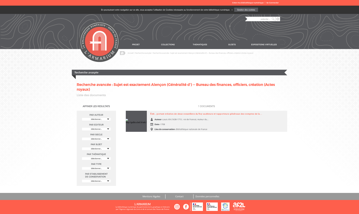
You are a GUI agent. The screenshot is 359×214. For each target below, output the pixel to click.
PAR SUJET (96, 144)
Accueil (130, 53)
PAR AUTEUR (96, 115)
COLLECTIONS (168, 44)
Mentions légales (151, 196)
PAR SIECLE (96, 134)
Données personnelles (207, 196)
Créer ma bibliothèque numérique (248, 3)
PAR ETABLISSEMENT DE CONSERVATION (96, 175)
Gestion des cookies (246, 9)
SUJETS (232, 44)
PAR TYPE (96, 164)
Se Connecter (272, 3)
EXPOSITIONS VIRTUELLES (264, 44)
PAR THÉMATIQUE (96, 154)
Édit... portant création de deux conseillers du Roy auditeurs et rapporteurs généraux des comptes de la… (206, 114)
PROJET (136, 44)
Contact (179, 196)
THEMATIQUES (200, 44)
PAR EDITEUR (96, 124)
